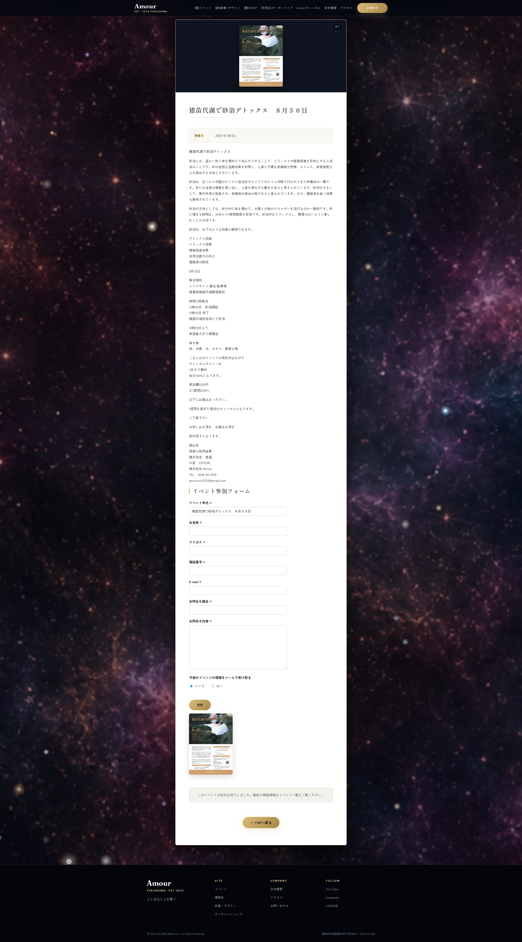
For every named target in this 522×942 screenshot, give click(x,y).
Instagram (332, 897)
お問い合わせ (279, 905)
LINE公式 (332, 905)
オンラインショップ (228, 914)
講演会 (219, 897)
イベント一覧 (289, 794)
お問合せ (372, 8)
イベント (221, 889)
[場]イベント (202, 8)
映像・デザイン (225, 905)
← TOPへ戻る (261, 822)
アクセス (346, 8)
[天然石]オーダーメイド (277, 8)
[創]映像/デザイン (227, 8)
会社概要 (330, 8)
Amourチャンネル (309, 8)
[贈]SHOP (250, 8)
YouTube (332, 889)
